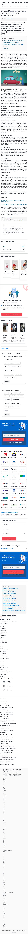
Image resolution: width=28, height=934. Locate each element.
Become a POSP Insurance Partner (6, 750)
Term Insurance (3, 635)
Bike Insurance (3, 630)
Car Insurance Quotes (15, 273)
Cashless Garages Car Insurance (9, 603)
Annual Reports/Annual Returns (6, 671)
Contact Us (2, 664)
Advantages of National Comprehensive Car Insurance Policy (12, 201)
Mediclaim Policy (3, 721)
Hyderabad (7, 399)
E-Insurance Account (4, 658)
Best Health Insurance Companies (7, 720)
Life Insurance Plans (4, 743)
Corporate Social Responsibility (6, 678)
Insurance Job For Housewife (5, 761)
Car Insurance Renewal (7, 590)
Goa (19, 366)
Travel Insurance (3, 640)
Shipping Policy (3, 653)
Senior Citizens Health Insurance (6, 730)
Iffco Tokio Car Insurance (20, 610)
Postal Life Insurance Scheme (6, 734)
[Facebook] (1, 619)
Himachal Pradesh (9, 374)
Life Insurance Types (4, 736)
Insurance (4, 2)
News (3, 4)
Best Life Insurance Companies (6, 741)
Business (2, 639)
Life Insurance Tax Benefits (5, 745)
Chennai (7, 403)
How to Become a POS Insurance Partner (8, 757)
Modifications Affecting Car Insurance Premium (13, 45)
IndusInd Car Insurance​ (7, 612)
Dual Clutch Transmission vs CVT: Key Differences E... (22, 334)
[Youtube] (3, 619)
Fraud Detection (3, 651)
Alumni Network (3, 674)
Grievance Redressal (4, 649)
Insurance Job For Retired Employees (7, 764)
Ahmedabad (16, 399)
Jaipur (11, 407)
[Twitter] (9, 619)
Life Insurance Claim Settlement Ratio (7, 737)
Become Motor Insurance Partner (6, 752)
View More (6, 381)
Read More (22, 220)
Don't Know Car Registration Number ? (14, 442)
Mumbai (6, 396)
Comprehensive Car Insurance (9, 596)
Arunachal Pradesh (9, 363)
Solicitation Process (4, 672)
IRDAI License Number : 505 (11, 773)
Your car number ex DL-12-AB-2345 (11, 435)
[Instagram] (5, 619)
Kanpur (6, 410)
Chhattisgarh (12, 366)
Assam (17, 363)
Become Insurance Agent (7, 548)
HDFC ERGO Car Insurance (8, 608)
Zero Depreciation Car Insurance (9, 598)
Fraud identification (4, 667)
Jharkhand (18, 374)
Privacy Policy (2, 648)
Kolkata (13, 403)
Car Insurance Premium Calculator (9, 591)
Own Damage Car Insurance (5, 711)
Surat (18, 403)
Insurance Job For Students (5, 762)
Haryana (13, 370)
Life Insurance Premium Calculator (7, 746)
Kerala (13, 377)
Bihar (6, 366)
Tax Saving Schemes (4, 642)
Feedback (2, 665)
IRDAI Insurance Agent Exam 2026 (6, 759)
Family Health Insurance (5, 728)
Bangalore (20, 396)
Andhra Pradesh (8, 359)
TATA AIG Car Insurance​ (20, 607)
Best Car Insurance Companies (6, 714)
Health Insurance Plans (4, 718)
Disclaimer (2, 669)
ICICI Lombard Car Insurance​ (8, 607)
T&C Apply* (4, 428)
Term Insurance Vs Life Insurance (6, 739)
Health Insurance (3, 632)
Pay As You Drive (7, 249)
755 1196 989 (5, 623)
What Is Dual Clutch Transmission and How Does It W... (14, 334)
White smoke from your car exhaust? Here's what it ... (5, 334)
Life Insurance (2, 633)
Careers (1, 676)
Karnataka (7, 377)
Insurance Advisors (16, 2)
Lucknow (17, 407)
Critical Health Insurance (5, 725)
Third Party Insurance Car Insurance (10, 600)
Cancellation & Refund (4, 656)
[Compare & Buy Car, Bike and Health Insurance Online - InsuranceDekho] (8, 616)
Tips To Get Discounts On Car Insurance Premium (14, 204)
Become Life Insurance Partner (6, 755)
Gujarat (6, 370)
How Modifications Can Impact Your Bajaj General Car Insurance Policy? (13, 41)
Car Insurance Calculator (24, 274)
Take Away (6, 48)
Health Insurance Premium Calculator (7, 727)
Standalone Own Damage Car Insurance (11, 605)
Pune (6, 407)
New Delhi (13, 396)
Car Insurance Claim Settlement (9, 593)
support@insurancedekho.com (10, 621)
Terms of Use (2, 655)
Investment (2, 637)
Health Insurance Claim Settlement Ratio (8, 723)
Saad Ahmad (9, 18)
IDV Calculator (3, 709)
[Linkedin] (7, 619)
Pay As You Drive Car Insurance (9, 601)
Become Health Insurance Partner (6, 754)
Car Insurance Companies (12, 512)
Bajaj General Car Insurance (8, 610)
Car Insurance (7, 272)
